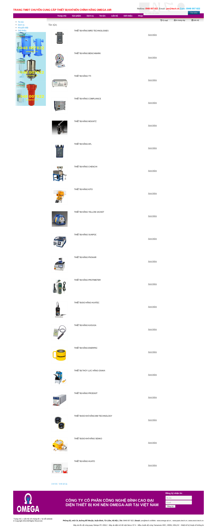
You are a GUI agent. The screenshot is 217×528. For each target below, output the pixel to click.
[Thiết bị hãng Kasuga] (59, 332)
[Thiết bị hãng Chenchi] (59, 174)
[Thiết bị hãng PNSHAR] (59, 264)
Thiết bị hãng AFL (83, 144)
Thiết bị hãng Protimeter (87, 280)
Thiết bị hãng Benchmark (87, 53)
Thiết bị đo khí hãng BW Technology (93, 416)
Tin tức (21, 22)
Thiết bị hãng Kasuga (85, 325)
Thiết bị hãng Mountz (85, 121)
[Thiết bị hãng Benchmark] (59, 60)
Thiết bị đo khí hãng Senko (88, 439)
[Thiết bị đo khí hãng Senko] (59, 446)
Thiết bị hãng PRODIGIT (85, 393)
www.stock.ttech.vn (195, 521)
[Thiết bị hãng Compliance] (59, 106)
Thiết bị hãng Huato (84, 461)
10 (64, 484)
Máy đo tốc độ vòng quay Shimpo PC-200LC (77, 525)
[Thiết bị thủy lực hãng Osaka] (59, 378)
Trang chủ (17, 519)
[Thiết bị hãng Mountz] (59, 128)
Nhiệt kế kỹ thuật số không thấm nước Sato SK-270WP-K (190, 525)
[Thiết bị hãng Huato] (59, 468)
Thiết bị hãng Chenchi (85, 167)
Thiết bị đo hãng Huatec (86, 303)
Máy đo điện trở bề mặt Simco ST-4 (109, 525)
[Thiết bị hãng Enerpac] (59, 355)
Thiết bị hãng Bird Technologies (91, 31)
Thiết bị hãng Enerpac (86, 348)
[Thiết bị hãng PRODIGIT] (59, 400)
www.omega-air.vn (163, 521)
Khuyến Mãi (23, 28)
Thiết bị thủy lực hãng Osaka (89, 371)
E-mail (165, 20)
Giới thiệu (22, 30)
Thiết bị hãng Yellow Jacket (89, 212)
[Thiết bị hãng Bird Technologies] (59, 38)
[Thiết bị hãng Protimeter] (59, 287)
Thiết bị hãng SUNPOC (85, 235)
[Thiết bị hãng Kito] (59, 196)
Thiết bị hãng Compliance (87, 99)
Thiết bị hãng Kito (83, 189)
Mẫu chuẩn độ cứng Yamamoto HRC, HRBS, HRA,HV (145, 525)
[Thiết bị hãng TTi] (59, 83)
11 (66, 484)
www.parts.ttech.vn (180, 521)
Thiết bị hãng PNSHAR (85, 257)
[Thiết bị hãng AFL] (59, 151)
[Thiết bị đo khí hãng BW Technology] (59, 423)
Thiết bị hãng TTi (82, 76)
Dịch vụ (21, 25)
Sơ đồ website (46, 519)
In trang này (180, 20)
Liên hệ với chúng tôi (31, 519)
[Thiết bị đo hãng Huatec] (59, 310)
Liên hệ (196, 20)
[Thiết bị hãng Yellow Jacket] (59, 219)
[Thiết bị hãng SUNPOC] (59, 242)
